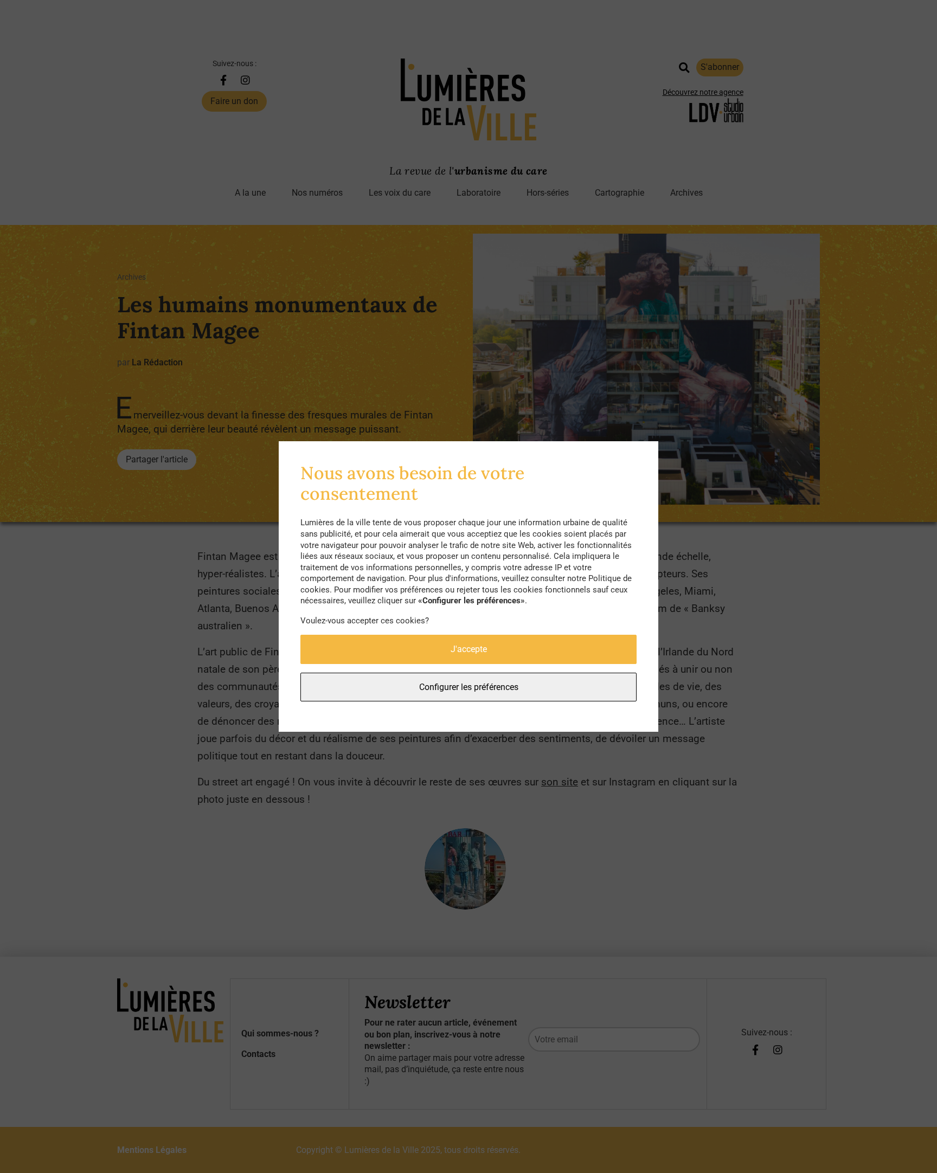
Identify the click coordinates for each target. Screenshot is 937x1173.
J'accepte (469, 649)
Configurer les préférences (468, 687)
